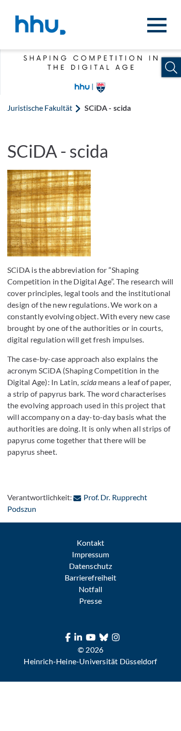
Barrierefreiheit (90, 577)
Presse (90, 600)
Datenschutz (90, 565)
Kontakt (90, 542)
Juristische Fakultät (39, 107)
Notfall (90, 589)
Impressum (90, 554)
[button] (171, 67)
